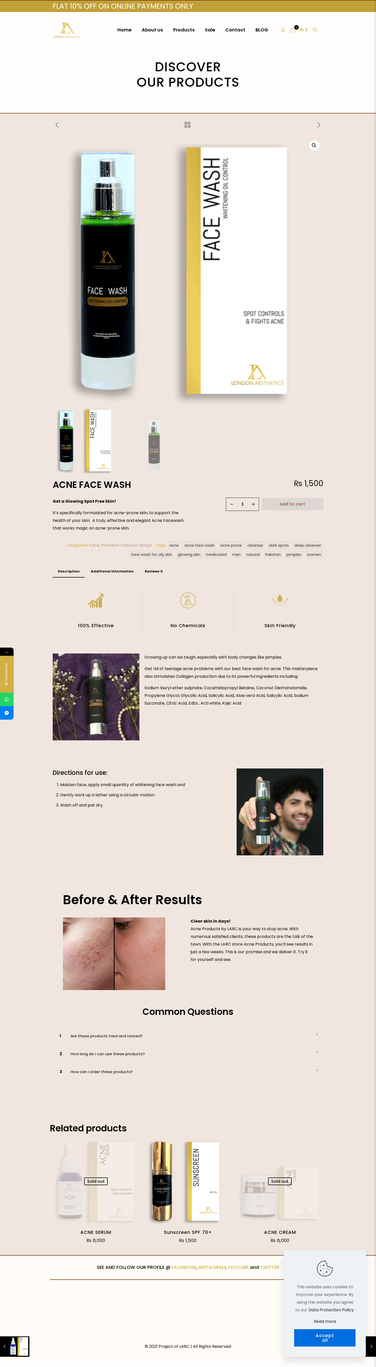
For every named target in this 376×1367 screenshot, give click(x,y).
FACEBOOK (184, 1267)
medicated (216, 554)
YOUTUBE (238, 1267)
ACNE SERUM (95, 1232)
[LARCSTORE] (67, 30)
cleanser (255, 545)
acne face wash (199, 545)
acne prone (231, 545)
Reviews (154, 571)
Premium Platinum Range (126, 545)
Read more (325, 1321)
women (314, 554)
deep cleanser (307, 545)
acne (174, 545)
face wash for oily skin (151, 554)
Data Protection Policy (331, 1310)
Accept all (325, 1337)
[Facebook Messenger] (7, 713)
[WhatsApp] (7, 699)
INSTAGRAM (212, 1267)
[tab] (69, 571)
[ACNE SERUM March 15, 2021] (14, 1346)
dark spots (279, 545)
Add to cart (292, 504)
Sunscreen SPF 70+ (188, 1232)
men (236, 554)
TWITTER (269, 1267)
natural (253, 554)
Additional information (112, 571)
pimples (293, 554)
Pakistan (273, 554)
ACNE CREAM (280, 1232)
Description (69, 571)
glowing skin (189, 554)
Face (94, 545)
